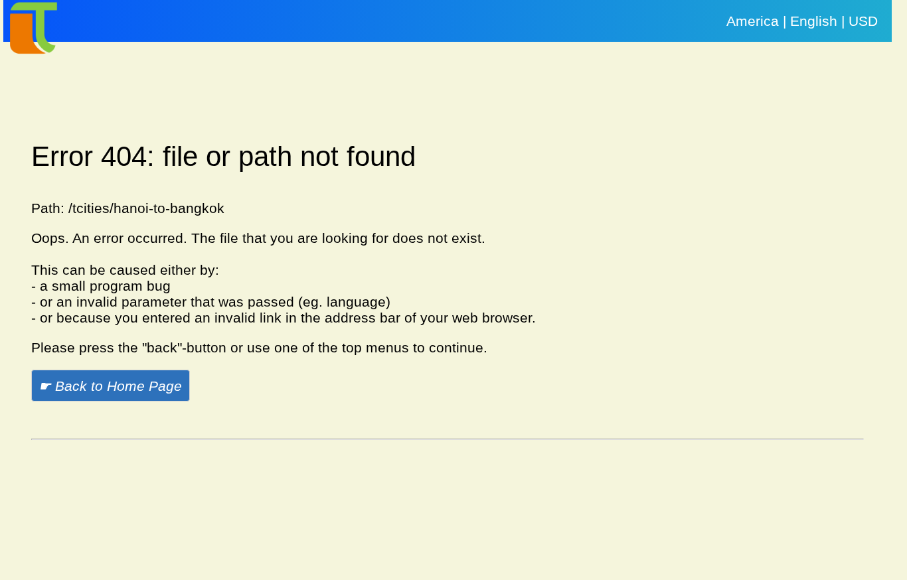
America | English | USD (802, 21)
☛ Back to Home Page (110, 386)
